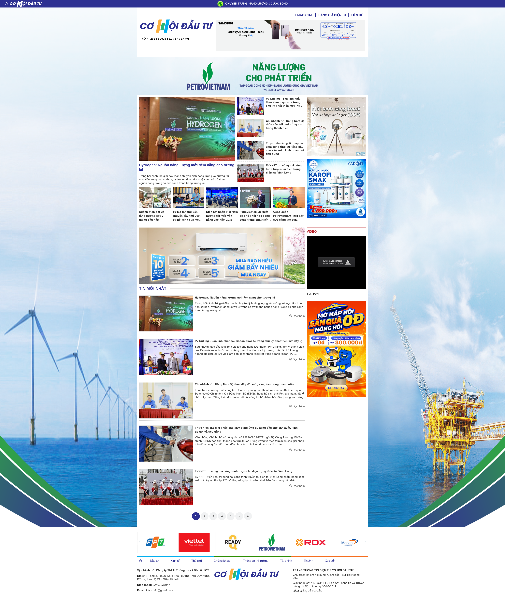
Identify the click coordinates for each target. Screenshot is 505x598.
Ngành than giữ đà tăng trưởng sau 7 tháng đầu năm (151, 215)
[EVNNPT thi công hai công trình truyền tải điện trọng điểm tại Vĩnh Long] (250, 172)
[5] (311, 542)
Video (312, 231)
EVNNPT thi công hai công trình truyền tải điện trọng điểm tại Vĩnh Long (284, 169)
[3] (194, 542)
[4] (233, 542)
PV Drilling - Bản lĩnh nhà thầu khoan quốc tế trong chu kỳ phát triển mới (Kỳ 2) (284, 102)
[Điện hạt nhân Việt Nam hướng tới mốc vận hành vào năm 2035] (222, 197)
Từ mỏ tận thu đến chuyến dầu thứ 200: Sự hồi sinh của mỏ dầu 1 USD (187, 216)
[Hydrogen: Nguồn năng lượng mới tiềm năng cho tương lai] (187, 128)
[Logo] (26, 4)
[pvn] (272, 542)
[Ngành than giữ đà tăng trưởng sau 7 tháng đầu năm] (155, 197)
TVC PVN (313, 294)
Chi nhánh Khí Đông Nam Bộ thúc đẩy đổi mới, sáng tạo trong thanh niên (285, 124)
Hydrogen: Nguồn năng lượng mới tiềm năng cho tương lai (186, 167)
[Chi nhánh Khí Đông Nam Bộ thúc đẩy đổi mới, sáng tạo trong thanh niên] (250, 128)
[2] (155, 542)
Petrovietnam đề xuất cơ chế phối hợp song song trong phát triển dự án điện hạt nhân (255, 216)
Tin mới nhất (152, 288)
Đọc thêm (299, 315)
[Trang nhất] (140, 560)
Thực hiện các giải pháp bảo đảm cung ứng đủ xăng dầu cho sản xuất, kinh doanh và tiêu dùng (285, 148)
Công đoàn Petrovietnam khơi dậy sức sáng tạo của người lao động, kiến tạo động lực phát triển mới (288, 216)
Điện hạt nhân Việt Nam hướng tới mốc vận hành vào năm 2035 (222, 215)
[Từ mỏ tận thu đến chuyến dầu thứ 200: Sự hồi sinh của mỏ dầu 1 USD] (188, 197)
